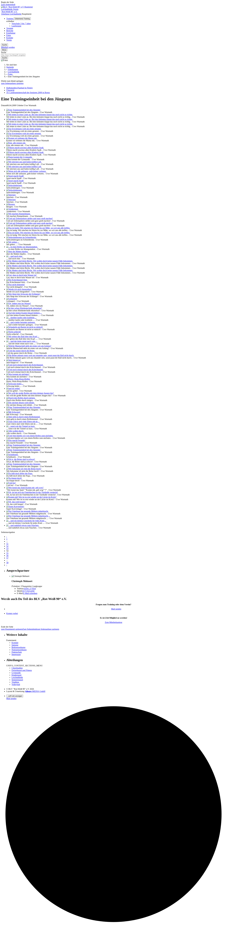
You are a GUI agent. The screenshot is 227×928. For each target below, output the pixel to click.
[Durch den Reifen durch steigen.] (20, 398)
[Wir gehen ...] (12, 242)
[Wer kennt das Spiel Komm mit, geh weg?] (24, 487)
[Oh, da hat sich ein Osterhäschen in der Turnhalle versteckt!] (32, 492)
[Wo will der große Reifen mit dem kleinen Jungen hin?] (30, 393)
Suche (3, 52)
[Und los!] (11, 483)
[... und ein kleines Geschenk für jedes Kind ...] (26, 521)
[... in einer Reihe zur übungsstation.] (22, 247)
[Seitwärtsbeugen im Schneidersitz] (21, 237)
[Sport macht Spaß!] (15, 176)
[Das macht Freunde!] (15, 440)
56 (7, 555)
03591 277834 (30, 588)
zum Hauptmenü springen (11, 629)
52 (7, 546)
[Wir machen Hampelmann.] (18, 214)
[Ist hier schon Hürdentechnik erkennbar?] (24, 308)
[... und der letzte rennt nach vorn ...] (21, 341)
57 (7, 558)
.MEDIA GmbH (35, 691)
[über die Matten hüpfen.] (17, 251)
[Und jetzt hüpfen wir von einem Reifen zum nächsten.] (29, 436)
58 (7, 563)
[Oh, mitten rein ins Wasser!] (18, 303)
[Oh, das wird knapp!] (15, 502)
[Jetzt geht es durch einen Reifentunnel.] (23, 417)
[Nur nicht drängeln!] (15, 284)
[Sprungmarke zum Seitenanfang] (113, 926)
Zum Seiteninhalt (8, 4)
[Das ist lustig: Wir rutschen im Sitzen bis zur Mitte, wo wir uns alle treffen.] (38, 228)
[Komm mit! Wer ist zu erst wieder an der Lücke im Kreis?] (31, 497)
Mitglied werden (8, 47)
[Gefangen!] (11, 299)
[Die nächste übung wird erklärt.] (20, 402)
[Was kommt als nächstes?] (17, 374)
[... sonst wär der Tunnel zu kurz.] (20, 426)
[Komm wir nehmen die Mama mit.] (21, 138)
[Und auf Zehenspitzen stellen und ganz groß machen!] (29, 218)
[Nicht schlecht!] (13, 332)
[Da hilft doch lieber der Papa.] (19, 473)
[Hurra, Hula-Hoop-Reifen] (18, 379)
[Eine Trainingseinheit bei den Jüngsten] (23, 110)
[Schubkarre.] (12, 454)
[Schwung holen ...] (15, 384)
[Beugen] (10, 204)
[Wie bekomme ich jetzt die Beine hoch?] (23, 469)
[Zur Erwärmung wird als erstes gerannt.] (23, 129)
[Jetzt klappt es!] (13, 360)
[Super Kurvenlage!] (15, 506)
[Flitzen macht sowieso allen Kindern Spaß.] (25, 148)
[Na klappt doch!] (14, 478)
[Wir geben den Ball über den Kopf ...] (22, 336)
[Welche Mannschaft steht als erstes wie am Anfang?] (28, 346)
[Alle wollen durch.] (15, 431)
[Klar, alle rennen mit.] (16, 143)
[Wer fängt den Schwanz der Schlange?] (23, 294)
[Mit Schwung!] (13, 412)
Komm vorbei (12, 613)
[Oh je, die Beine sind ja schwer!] (20, 459)
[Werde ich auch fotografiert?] (19, 289)
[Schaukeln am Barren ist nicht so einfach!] (24, 327)
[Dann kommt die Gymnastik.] (19, 157)
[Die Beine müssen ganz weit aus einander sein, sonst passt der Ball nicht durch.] (40, 355)
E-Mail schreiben (30, 593)
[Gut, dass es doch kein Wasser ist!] (21, 275)
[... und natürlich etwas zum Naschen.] (22, 525)
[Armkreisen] (12, 209)
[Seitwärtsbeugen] (14, 185)
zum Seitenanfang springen (12, 83)
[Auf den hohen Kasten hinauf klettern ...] (24, 313)
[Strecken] (11, 195)
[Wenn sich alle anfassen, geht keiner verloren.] (26, 171)
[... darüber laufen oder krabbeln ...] (21, 318)
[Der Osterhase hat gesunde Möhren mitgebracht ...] (28, 516)
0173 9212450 (28, 591)
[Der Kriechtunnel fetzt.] (16, 280)
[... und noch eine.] (14, 256)
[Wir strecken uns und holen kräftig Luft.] (24, 162)
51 (7, 544)
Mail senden (116, 609)
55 (7, 553)
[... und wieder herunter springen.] (20, 322)
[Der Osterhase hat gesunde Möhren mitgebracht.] (27, 511)
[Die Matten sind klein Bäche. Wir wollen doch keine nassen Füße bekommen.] (39, 261)
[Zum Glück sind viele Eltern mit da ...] (23, 421)
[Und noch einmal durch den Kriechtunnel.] (24, 365)
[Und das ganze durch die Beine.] (20, 351)
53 (7, 548)
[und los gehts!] (13, 388)
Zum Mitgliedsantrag (113, 622)
